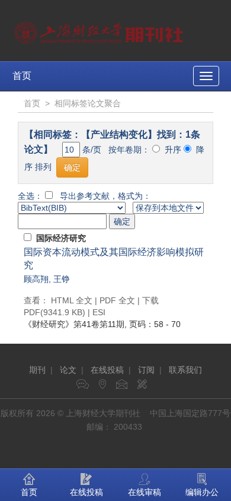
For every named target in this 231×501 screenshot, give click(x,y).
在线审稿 (144, 492)
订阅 (146, 370)
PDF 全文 (117, 300)
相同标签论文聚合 (87, 103)
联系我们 (185, 370)
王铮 (61, 279)
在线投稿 (107, 370)
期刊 (37, 370)
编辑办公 (202, 492)
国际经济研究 (61, 238)
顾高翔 (36, 279)
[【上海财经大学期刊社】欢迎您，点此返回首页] (100, 29)
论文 (68, 370)
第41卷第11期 (74, 324)
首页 (21, 76)
